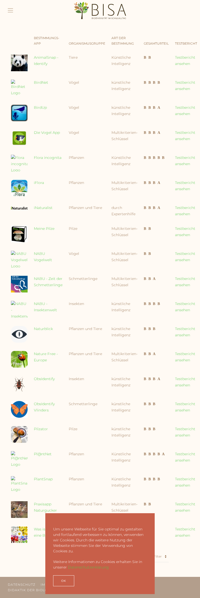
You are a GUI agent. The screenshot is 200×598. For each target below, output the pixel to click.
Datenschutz (21, 585)
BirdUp (40, 107)
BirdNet (41, 82)
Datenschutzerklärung (88, 567)
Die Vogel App (47, 132)
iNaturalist (43, 207)
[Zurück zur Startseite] (100, 10)
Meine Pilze (44, 228)
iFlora (39, 182)
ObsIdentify (44, 378)
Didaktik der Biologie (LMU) (37, 590)
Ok (63, 581)
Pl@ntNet (43, 454)
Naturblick (43, 328)
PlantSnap (43, 479)
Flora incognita (47, 157)
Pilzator (41, 429)
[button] (10, 10)
